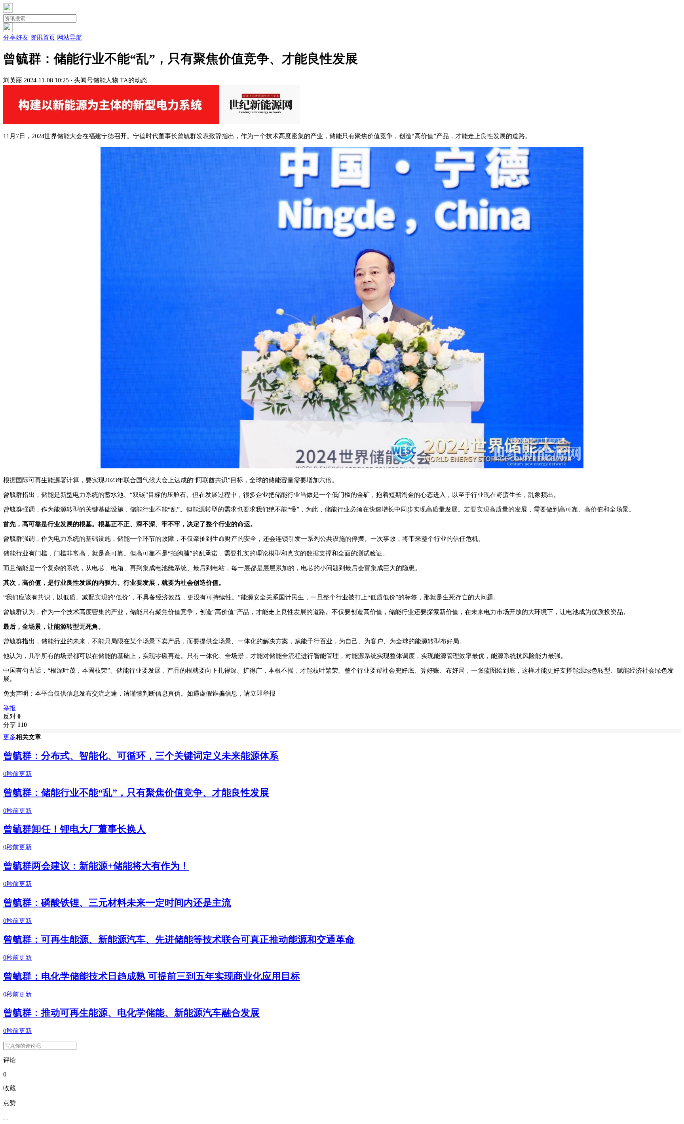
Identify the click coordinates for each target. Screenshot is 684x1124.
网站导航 (69, 37)
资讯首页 (42, 37)
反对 (12, 716)
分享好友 (15, 37)
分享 (15, 724)
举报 (9, 708)
